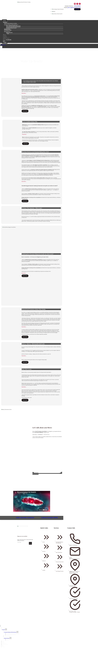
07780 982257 (77, 6)
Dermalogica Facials (7, 636)
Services (3, 629)
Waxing (7, 33)
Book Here (25, 111)
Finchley (18, 517)
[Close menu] (0, 626)
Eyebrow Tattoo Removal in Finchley (10, 23)
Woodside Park (30, 517)
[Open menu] (1, 47)
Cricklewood (44, 517)
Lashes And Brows (9, 32)
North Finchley (23, 517)
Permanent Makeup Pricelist (11, 27)
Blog (4, 40)
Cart (5, 42)
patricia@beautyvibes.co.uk (74, 7)
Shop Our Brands (7, 39)
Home (4, 20)
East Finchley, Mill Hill (52, 517)
